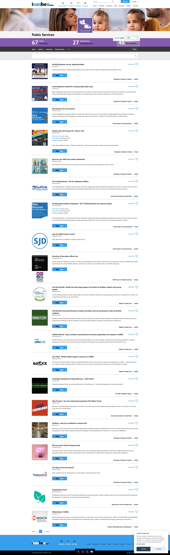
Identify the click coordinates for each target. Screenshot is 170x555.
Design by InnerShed (132, 552)
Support (128, 6)
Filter (135, 49)
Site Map (135, 6)
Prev (33, 531)
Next (47, 531)
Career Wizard (63, 6)
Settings (158, 549)
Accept (143, 549)
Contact (129, 544)
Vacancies (85, 6)
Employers (109, 6)
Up (125, 1)
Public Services (43, 34)
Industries (101, 6)
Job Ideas (121, 6)
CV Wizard (71, 6)
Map (115, 6)
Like (128, 38)
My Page (78, 6)
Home (95, 6)
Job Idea (74, 544)
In (134, 1)
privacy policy (141, 544)
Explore (40, 49)
